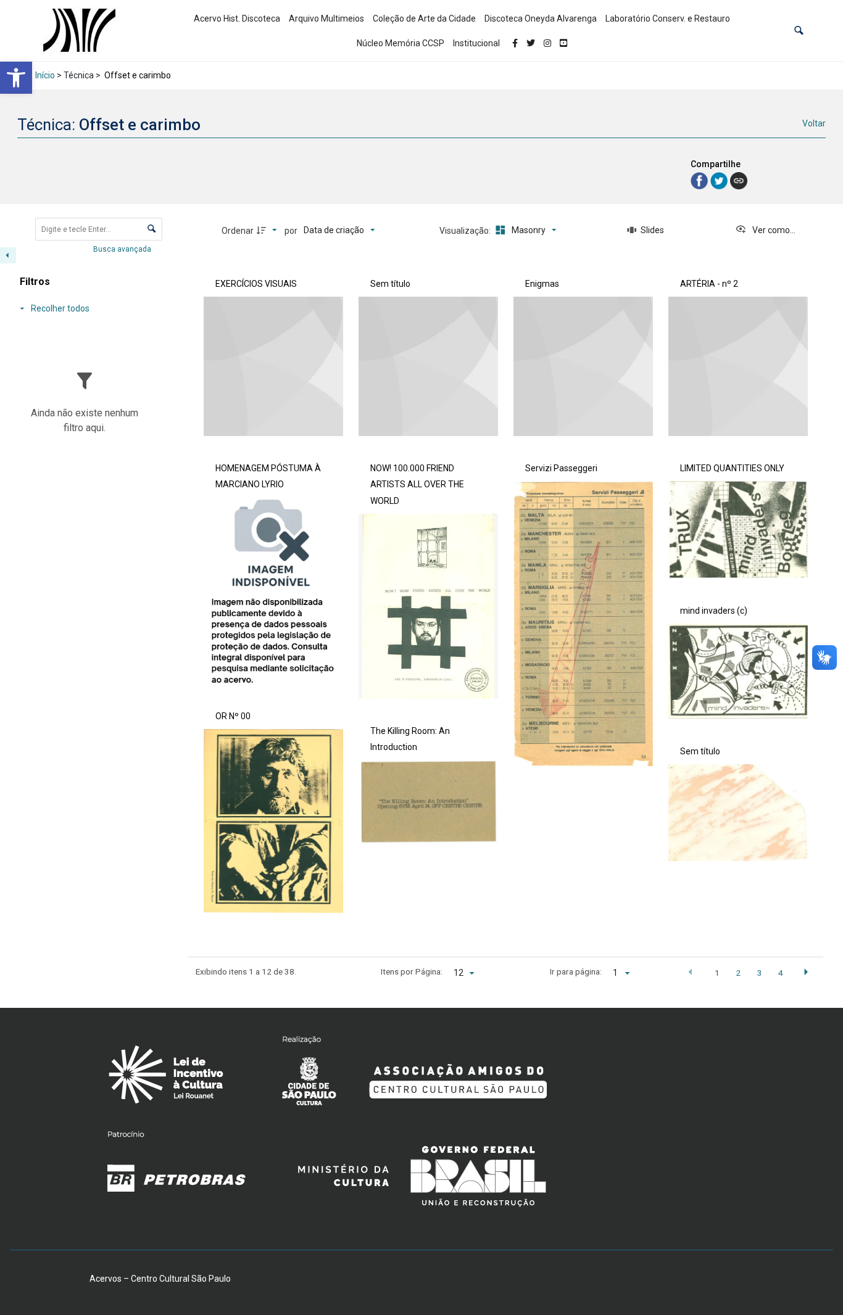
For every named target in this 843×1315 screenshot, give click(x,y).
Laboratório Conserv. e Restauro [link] (667, 18)
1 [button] (717, 973)
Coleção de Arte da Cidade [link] (424, 18)
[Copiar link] (738, 180)
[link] (16, 78)
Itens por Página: (411, 971)
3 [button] (759, 973)
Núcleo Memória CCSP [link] (400, 43)
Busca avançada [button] (123, 249)
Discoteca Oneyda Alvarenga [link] (540, 18)
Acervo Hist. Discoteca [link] (237, 18)
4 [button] (780, 973)
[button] (799, 31)
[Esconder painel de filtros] (8, 255)
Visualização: (465, 231)
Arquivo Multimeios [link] (326, 18)
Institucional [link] (476, 43)
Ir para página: (576, 971)
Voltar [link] (814, 123)
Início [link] (45, 75)
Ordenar (238, 231)
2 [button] (738, 973)
